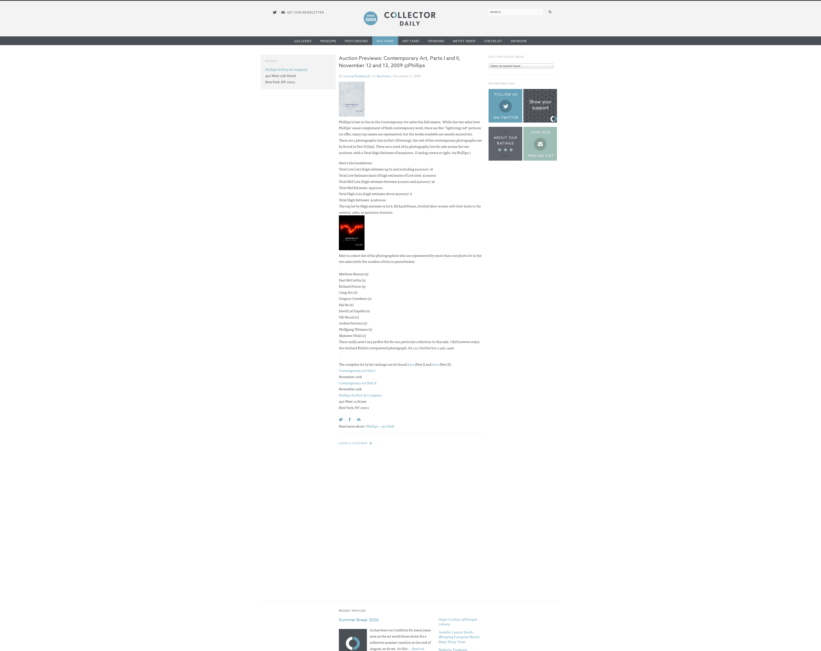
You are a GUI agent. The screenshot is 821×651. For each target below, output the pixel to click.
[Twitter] (341, 419)
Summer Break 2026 (359, 620)
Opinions (436, 41)
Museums (328, 41)
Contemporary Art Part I (357, 370)
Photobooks (356, 41)
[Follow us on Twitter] (275, 12)
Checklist (493, 41)
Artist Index (464, 41)
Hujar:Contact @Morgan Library (458, 622)
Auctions (385, 41)
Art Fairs (410, 41)
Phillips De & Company (360, 395)
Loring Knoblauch (357, 76)
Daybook (519, 41)
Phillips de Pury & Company (286, 69)
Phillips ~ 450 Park (380, 426)
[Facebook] (350, 419)
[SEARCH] (550, 11)
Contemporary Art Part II (357, 383)
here (411, 364)
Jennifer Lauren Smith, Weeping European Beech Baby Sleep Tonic (459, 637)
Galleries (303, 41)
